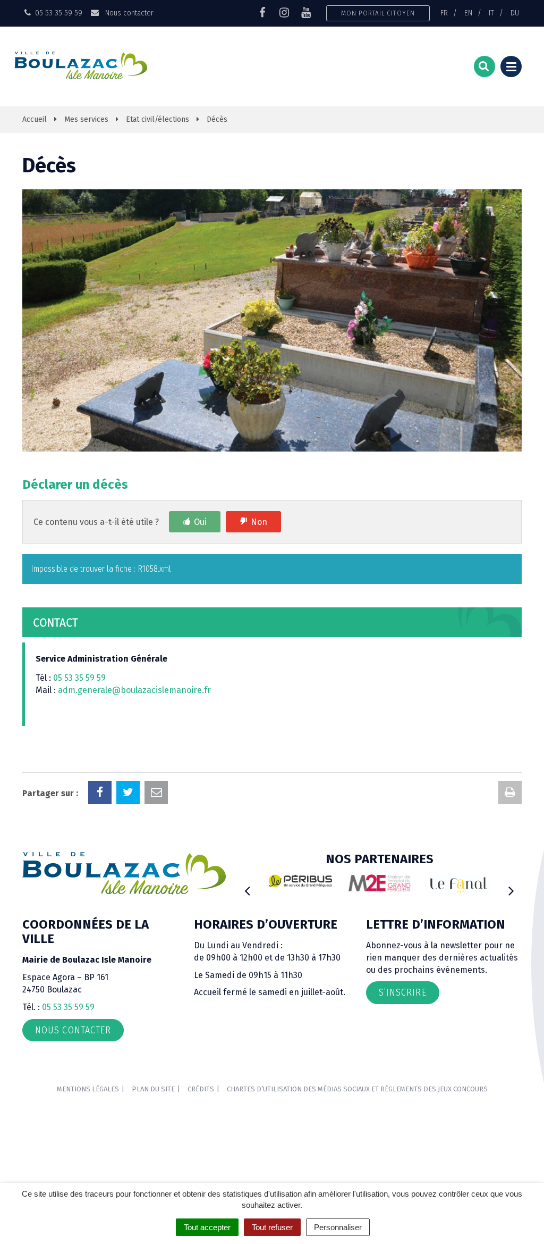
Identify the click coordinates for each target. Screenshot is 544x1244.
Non (259, 522)
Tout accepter (207, 1227)
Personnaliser (338, 1227)
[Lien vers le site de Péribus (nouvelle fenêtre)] (300, 880)
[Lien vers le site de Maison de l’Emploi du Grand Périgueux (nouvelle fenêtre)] (379, 882)
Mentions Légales (88, 1089)
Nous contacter (128, 13)
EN (468, 13)
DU (515, 13)
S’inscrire (403, 992)
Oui (200, 522)
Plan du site (153, 1089)
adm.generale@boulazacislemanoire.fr (134, 690)
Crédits (201, 1089)
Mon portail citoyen (378, 13)
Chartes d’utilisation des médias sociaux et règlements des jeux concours (357, 1089)
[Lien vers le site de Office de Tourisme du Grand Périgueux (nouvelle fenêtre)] (458, 885)
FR (444, 13)
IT (491, 13)
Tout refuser (272, 1227)
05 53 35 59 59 (79, 678)
